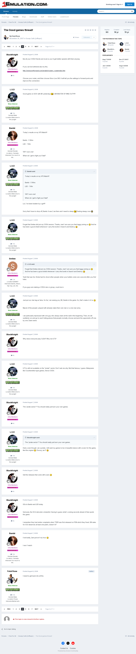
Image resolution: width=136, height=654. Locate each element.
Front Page (5, 17)
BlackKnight (12, 55)
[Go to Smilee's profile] (12, 266)
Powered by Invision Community (68, 651)
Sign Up (129, 4)
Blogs (24, 17)
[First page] (4, 46)
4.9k (13, 595)
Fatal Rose (16, 36)
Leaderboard (64, 17)
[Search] (132, 11)
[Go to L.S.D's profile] (12, 97)
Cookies (73, 648)
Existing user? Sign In (114, 4)
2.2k (13, 279)
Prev (9, 46)
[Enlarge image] (52, 94)
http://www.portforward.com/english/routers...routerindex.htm (44, 71)
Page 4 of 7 (49, 46)
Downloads (33, 17)
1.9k (13, 149)
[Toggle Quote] (26, 171)
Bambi (12, 128)
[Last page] (41, 46)
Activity (15, 11)
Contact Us (64, 648)
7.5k (13, 113)
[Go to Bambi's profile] (12, 135)
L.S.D (12, 89)
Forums (15, 17)
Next (36, 46)
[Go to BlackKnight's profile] (12, 62)
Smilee (12, 259)
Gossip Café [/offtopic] (34, 38)
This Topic (123, 11)
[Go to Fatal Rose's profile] (6, 37)
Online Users (52, 17)
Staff (42, 17)
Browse (6, 11)
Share (76, 37)
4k (13, 75)
